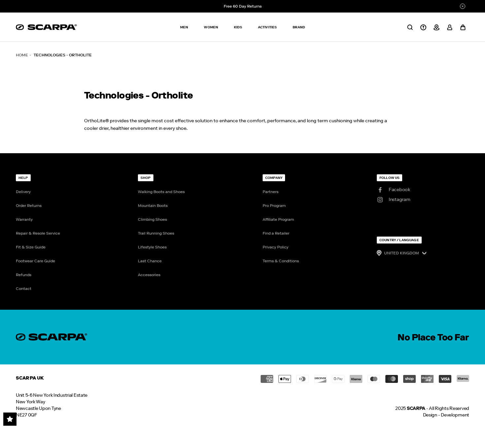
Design (430, 415)
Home (22, 55)
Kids (238, 27)
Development (455, 415)
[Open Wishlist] (9, 419)
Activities (267, 27)
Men (184, 27)
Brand (299, 27)
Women (211, 27)
